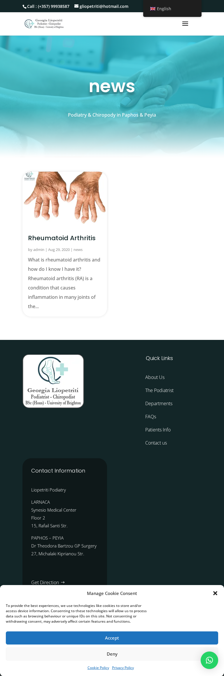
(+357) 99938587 (53, 6)
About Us (154, 377)
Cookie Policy (98, 667)
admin (38, 249)
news (78, 249)
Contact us (156, 443)
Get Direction (45, 582)
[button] (215, 593)
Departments (158, 403)
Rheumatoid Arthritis (62, 238)
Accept (112, 638)
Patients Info (158, 429)
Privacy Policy (123, 667)
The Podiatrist (159, 390)
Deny (112, 654)
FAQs (150, 416)
